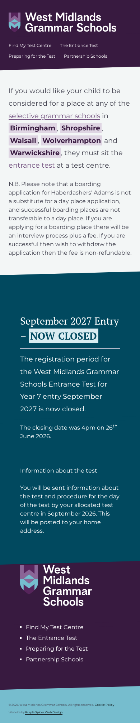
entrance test (32, 165)
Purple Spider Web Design (43, 712)
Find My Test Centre (30, 45)
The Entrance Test (79, 45)
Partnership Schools (85, 56)
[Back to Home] (62, 22)
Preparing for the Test (32, 56)
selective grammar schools (54, 115)
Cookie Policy (104, 705)
